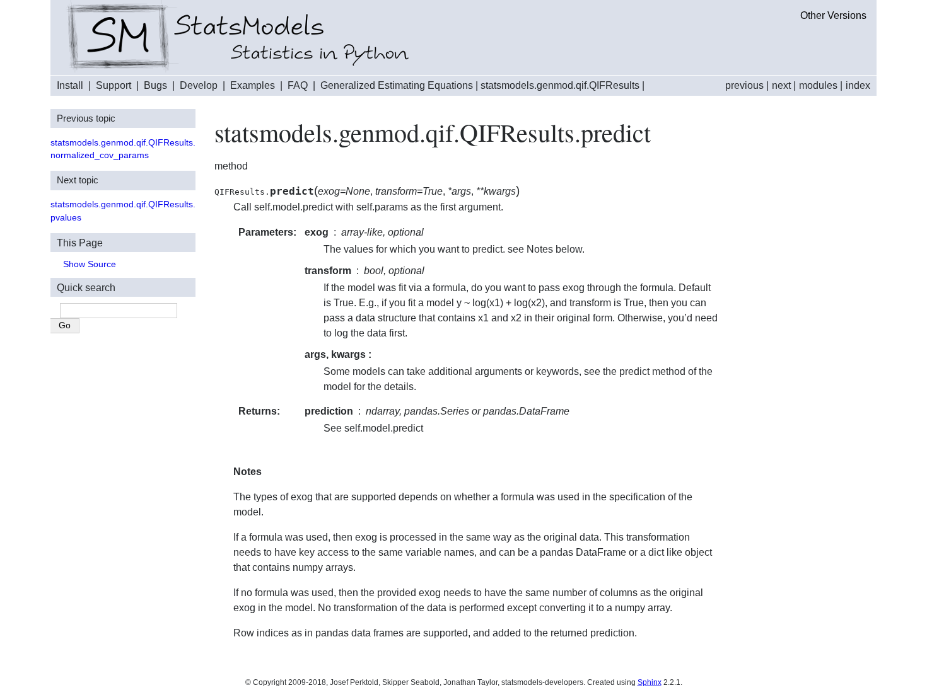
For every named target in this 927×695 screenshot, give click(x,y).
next (781, 85)
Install (70, 85)
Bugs (155, 85)
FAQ (298, 85)
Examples (252, 85)
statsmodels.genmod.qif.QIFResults (560, 85)
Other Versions (833, 15)
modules (818, 85)
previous (744, 85)
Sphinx (650, 682)
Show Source (89, 264)
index (858, 85)
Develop (199, 85)
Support (113, 85)
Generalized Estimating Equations (396, 85)
